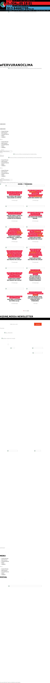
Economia (19, 212)
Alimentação (32, 292)
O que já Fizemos (5, 134)
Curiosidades (35, 193)
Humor (19, 231)
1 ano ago (35, 303)
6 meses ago (15, 221)
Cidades (19, 192)
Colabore (3, 137)
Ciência (9, 193)
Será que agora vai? (35, 198)
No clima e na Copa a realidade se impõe (14, 197)
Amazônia (30, 230)
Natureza (12, 194)
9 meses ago (15, 241)
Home (20, 184)
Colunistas (32, 191)
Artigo (9, 192)
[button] (25, 139)
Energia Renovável (33, 194)
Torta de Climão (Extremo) (14, 234)
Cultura (14, 193)
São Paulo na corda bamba (35, 217)
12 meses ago (14, 303)
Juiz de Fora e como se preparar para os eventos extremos (14, 217)
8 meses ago (35, 221)
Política (17, 194)
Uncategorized (37, 196)
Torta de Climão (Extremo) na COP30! (35, 238)
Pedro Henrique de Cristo (14, 214)
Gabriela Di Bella (12, 231)
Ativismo (14, 192)
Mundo (19, 193)
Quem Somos (4, 132)
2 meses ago (15, 200)
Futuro (2, 135)
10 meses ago (35, 282)
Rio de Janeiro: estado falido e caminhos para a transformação (35, 278)
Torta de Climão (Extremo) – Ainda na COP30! (14, 237)
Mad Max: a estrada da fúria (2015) (14, 300)
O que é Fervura (4, 131)
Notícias (20, 233)
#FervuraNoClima (16, 65)
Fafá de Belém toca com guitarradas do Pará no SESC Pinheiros (35, 299)
